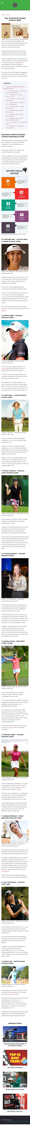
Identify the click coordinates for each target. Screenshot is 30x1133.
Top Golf (7, 14)
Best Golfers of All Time (15, 1111)
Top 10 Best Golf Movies (15, 1067)
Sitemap (19, 1121)
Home (2, 14)
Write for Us (25, 1121)
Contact (14, 1121)
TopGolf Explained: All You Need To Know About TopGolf (15, 1044)
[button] (15, 30)
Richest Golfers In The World (15, 1089)
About (9, 1121)
